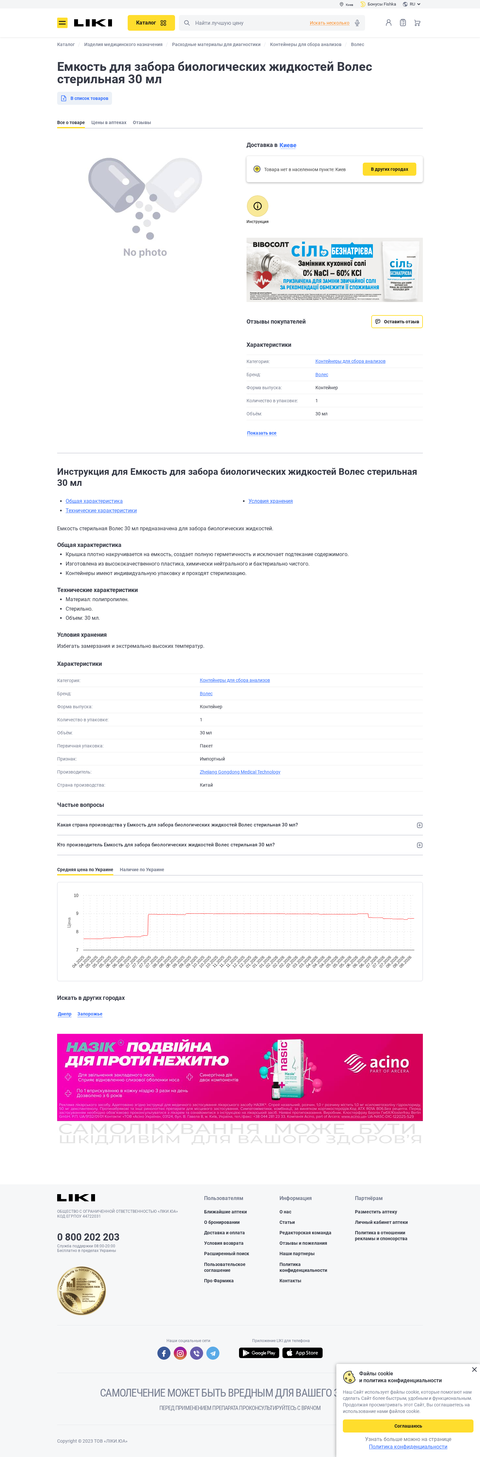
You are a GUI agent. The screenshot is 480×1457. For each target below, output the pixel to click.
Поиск (187, 23)
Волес (321, 374)
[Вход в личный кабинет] (388, 22)
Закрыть (474, 1369)
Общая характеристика (94, 501)
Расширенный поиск (226, 1253)
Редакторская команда (305, 1232)
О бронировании (222, 1222)
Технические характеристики (101, 510)
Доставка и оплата (224, 1232)
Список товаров (402, 22)
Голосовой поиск (357, 23)
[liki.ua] (93, 22)
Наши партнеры (297, 1253)
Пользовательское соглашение (225, 1267)
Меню (62, 23)
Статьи (287, 1222)
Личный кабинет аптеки (381, 1222)
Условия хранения (270, 501)
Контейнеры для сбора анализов (350, 361)
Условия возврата (224, 1243)
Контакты (290, 1280)
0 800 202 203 (88, 1237)
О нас (285, 1211)
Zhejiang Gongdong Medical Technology (240, 772)
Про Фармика (219, 1280)
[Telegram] (212, 1353)
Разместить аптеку (376, 1211)
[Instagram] (180, 1353)
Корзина (417, 22)
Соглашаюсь (408, 1426)
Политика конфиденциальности (303, 1267)
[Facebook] (163, 1353)
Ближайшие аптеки (225, 1211)
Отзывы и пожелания (303, 1243)
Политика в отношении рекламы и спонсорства (381, 1235)
